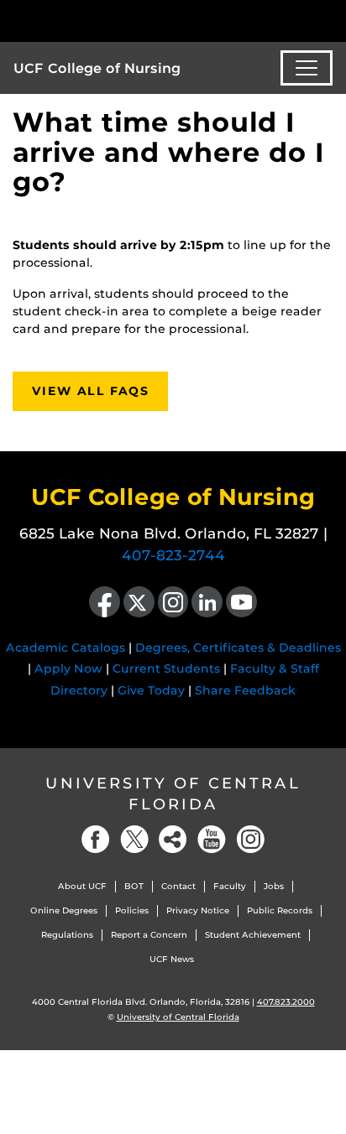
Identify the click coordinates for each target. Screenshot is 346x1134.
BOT (134, 886)
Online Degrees (63, 910)
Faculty (229, 886)
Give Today (151, 690)
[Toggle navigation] (306, 68)
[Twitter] (134, 839)
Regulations (67, 934)
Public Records (279, 910)
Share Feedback (245, 690)
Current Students (166, 668)
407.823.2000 (286, 1001)
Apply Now (68, 668)
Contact (178, 886)
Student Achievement (253, 934)
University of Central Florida (173, 794)
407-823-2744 (173, 555)
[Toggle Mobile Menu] (329, 20)
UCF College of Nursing (97, 68)
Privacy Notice (197, 910)
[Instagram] (250, 839)
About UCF (82, 886)
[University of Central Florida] (127, 21)
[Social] (173, 839)
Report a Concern (149, 934)
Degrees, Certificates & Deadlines (238, 647)
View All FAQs (90, 390)
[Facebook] (95, 839)
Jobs (274, 886)
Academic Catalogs (65, 647)
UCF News (171, 959)
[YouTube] (211, 839)
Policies (132, 910)
